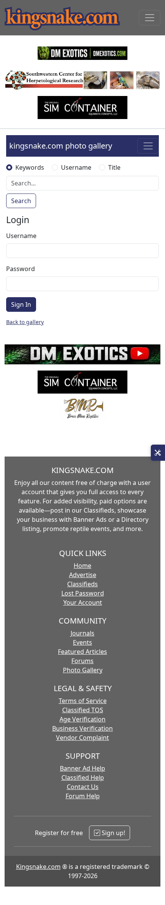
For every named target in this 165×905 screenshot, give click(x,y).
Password (20, 269)
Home (82, 565)
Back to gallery (25, 322)
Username (76, 167)
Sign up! (112, 833)
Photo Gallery (82, 670)
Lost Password (82, 593)
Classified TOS (82, 710)
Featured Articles (82, 651)
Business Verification (82, 728)
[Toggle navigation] (149, 17)
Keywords (29, 167)
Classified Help (82, 777)
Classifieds (82, 584)
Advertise (82, 575)
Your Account (82, 602)
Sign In (21, 304)
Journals (82, 633)
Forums (82, 661)
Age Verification (82, 719)
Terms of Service (83, 701)
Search (21, 201)
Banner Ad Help (82, 768)
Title (114, 167)
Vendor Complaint (82, 737)
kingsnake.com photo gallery (60, 146)
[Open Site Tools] (158, 453)
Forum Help (83, 796)
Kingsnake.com (38, 866)
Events (82, 642)
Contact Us (83, 787)
